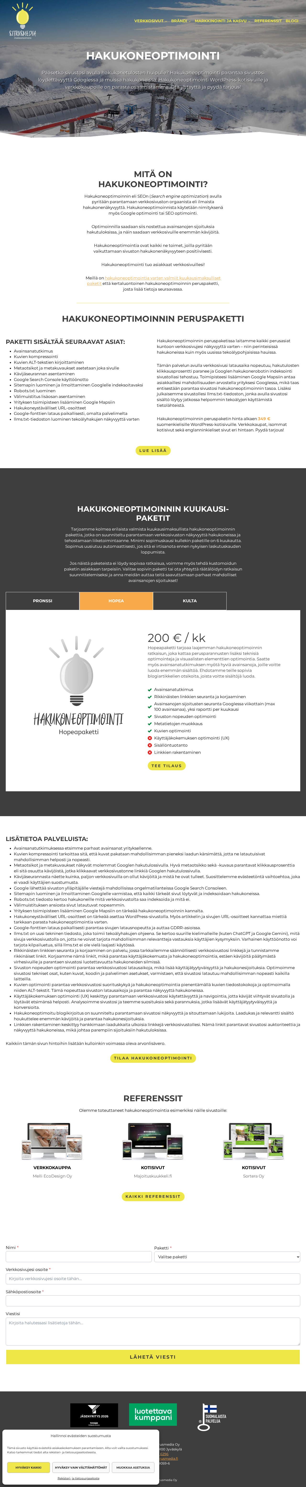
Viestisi (13, 1313)
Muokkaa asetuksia (133, 1467)
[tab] (42, 601)
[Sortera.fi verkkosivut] (254, 1142)
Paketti (163, 1248)
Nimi (12, 1247)
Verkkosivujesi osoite (28, 1269)
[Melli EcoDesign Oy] (52, 1142)
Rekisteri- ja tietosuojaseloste (78, 1478)
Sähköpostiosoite (25, 1291)
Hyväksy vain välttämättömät (81, 1467)
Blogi (292, 21)
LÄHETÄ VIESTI (153, 1357)
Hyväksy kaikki (28, 1467)
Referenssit (268, 21)
